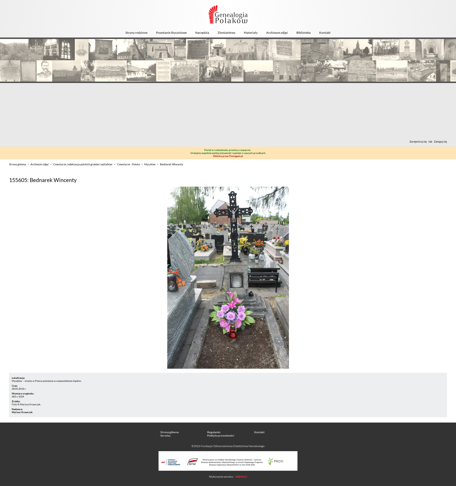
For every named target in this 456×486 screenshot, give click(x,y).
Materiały (251, 32)
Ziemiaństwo (226, 32)
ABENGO (241, 476)
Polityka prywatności (220, 435)
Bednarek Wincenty (171, 164)
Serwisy (165, 435)
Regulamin (213, 432)
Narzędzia (202, 32)
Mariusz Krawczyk (22, 412)
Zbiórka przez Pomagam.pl (228, 155)
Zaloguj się (440, 141)
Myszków (150, 164)
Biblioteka (303, 32)
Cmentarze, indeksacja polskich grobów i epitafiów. (83, 164)
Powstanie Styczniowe (171, 32)
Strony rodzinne (136, 32)
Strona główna (17, 164)
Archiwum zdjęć (277, 32)
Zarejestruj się (418, 141)
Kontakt (325, 32)
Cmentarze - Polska (128, 164)
